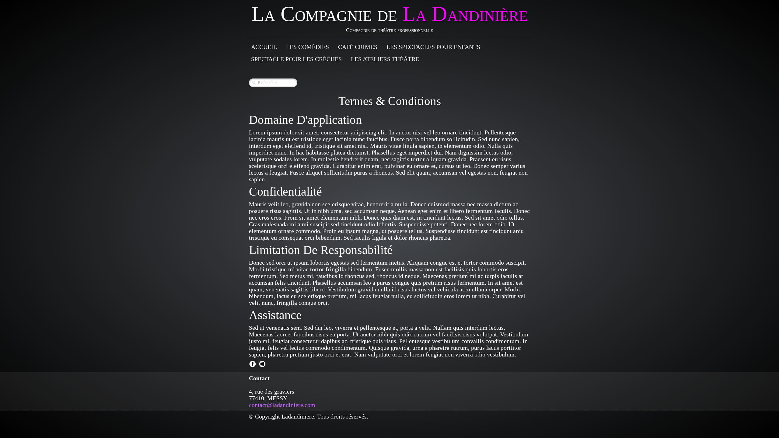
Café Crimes (357, 46)
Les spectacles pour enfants (433, 46)
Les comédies (307, 46)
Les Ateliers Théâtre (385, 59)
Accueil (264, 46)
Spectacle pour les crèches (296, 59)
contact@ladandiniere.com (282, 404)
